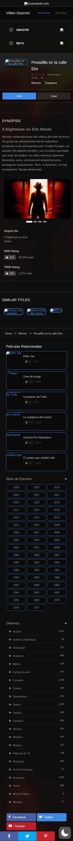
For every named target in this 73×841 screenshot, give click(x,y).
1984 (16, 592)
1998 (36, 555)
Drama (16, 704)
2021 (57, 494)
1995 (36, 562)
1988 (57, 577)
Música (17, 745)
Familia (17, 712)
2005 (16, 540)
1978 (16, 607)
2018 (57, 502)
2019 (36, 502)
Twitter (48, 817)
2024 (57, 487)
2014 (16, 517)
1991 (57, 570)
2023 (16, 494)
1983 (36, 592)
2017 (16, 509)
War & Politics (21, 794)
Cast (54, 96)
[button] (65, 833)
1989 (36, 577)
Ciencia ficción (21, 672)
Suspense (51, 83)
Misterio (36, 83)
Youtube (19, 826)
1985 (57, 585)
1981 (16, 600)
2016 (36, 509)
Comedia (18, 680)
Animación (19, 647)
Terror (16, 785)
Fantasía (18, 720)
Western (18, 802)
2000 (57, 547)
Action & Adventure (24, 639)
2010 (36, 524)
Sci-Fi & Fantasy (23, 769)
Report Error (44, 13)
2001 (36, 547)
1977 (36, 607)
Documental (20, 696)
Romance (18, 761)
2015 (57, 509)
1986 (36, 585)
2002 (16, 547)
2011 (16, 524)
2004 (36, 540)
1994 (57, 562)
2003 (57, 540)
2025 (36, 487)
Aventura (18, 655)
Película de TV (21, 753)
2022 (36, 494)
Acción (17, 631)
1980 (36, 600)
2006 (57, 532)
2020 (16, 502)
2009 (57, 524)
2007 (36, 532)
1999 (16, 555)
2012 (57, 517)
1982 (57, 592)
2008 (16, 532)
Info (19, 96)
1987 (16, 585)
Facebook (19, 817)
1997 (57, 555)
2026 (16, 487)
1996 (16, 562)
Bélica (16, 664)
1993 (16, 570)
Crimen (17, 688)
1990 (16, 577)
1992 (36, 570)
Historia (17, 729)
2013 (36, 517)
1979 (57, 600)
